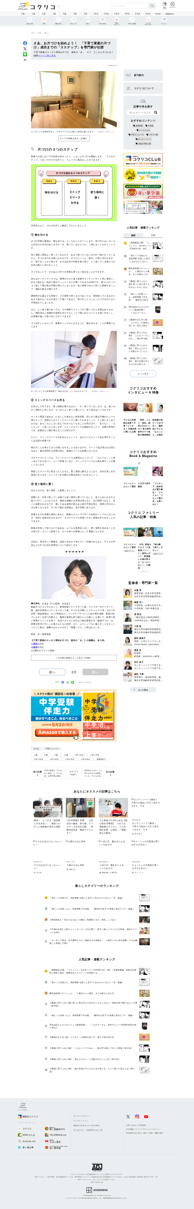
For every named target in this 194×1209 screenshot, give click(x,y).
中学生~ (158, 14)
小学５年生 (69, 759)
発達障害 (139, 125)
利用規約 (142, 1125)
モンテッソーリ (144, 139)
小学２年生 (94, 754)
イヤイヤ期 (153, 134)
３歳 (35, 754)
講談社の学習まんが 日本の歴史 (86, 1125)
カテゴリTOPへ (73, 773)
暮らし (46, 33)
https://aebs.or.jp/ (97, 1182)
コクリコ (143, 571)
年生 (96, 13)
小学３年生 (38, 759)
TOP (32, 33)
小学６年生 (85, 759)
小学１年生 (79, 754)
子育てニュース (51, 748)
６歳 (66, 754)
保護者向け (169, 14)
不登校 (150, 125)
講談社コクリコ (129, 551)
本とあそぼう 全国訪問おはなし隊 (88, 1130)
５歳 (56, 754)
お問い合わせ (131, 1125)
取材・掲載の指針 (156, 1133)
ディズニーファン (80, 1120)
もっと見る (143, 373)
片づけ (36, 748)
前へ (52, 672)
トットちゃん (144, 130)
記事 (39, 33)
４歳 (46, 754)
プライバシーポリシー (151, 1129)
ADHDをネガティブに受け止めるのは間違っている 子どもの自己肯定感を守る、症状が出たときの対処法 (93, 773)
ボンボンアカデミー (81, 1116)
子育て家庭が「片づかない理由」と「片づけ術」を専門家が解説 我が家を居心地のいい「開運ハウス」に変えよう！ (53, 773)
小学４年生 (54, 759)
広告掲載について (133, 1129)
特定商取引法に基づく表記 (136, 1133)
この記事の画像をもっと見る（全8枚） (74, 657)
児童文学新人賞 (144, 143)
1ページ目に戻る (47, 55)
